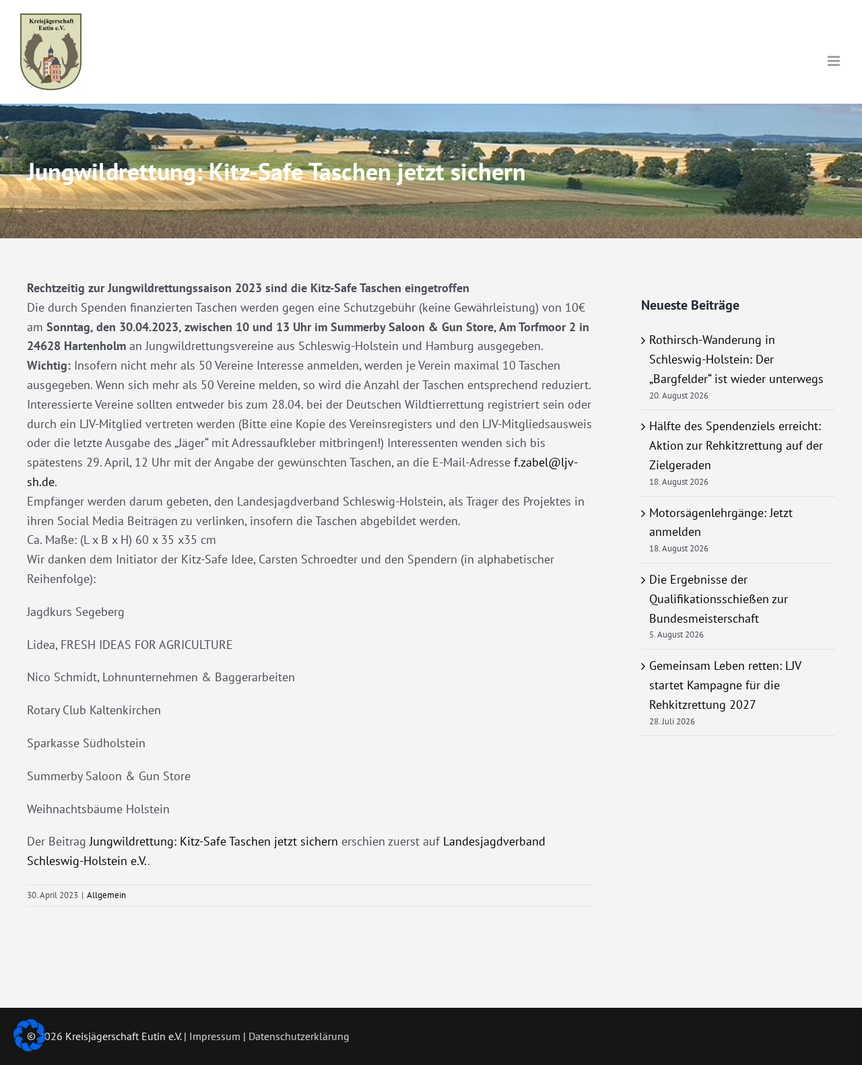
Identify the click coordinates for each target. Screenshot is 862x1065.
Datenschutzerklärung (299, 1036)
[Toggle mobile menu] (835, 61)
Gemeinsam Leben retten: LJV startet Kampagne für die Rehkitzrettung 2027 (725, 685)
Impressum (214, 1036)
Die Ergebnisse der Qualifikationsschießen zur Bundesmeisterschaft (718, 599)
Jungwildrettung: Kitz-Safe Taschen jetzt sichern (214, 841)
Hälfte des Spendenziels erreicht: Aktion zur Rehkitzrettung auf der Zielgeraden (736, 445)
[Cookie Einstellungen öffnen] (29, 1047)
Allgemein (106, 895)
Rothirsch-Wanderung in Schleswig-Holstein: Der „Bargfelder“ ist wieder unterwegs (736, 359)
